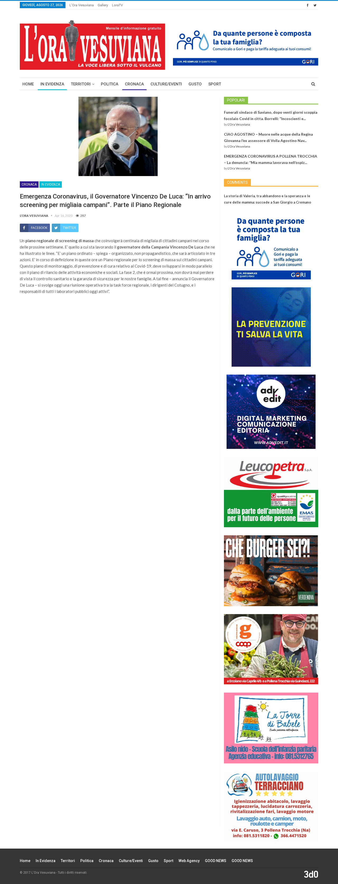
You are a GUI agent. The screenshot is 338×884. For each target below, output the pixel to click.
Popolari (236, 100)
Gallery (103, 5)
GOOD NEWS (215, 861)
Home (28, 84)
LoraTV (117, 5)
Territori (81, 84)
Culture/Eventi (166, 84)
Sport (214, 84)
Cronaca (134, 84)
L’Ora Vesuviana (81, 5)
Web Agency (189, 861)
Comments (237, 182)
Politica (109, 84)
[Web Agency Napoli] (311, 874)
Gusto (195, 84)
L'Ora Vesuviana (239, 124)
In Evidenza (52, 84)
